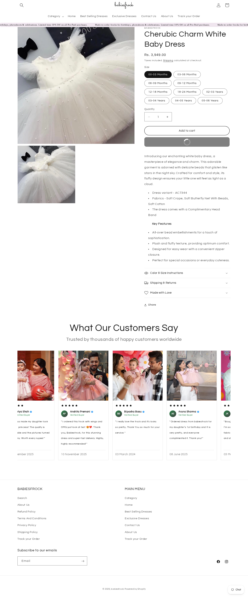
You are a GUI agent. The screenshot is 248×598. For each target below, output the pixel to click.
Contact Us (132, 525)
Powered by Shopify (135, 589)
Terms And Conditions (31, 518)
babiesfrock (117, 589)
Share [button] (152, 304)
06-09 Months (158, 83)
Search (22, 498)
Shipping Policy (27, 532)
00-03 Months (158, 74)
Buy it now (204, 140)
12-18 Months (158, 92)
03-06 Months (187, 74)
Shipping (168, 60)
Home (129, 504)
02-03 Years (214, 92)
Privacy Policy (26, 525)
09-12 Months (187, 83)
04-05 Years (183, 100)
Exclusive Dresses (137, 518)
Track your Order (28, 538)
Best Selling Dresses (138, 511)
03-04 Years (156, 100)
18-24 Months (187, 92)
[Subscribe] (82, 561)
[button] (21, 5)
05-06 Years (210, 100)
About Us (23, 504)
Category (131, 498)
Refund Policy (26, 511)
